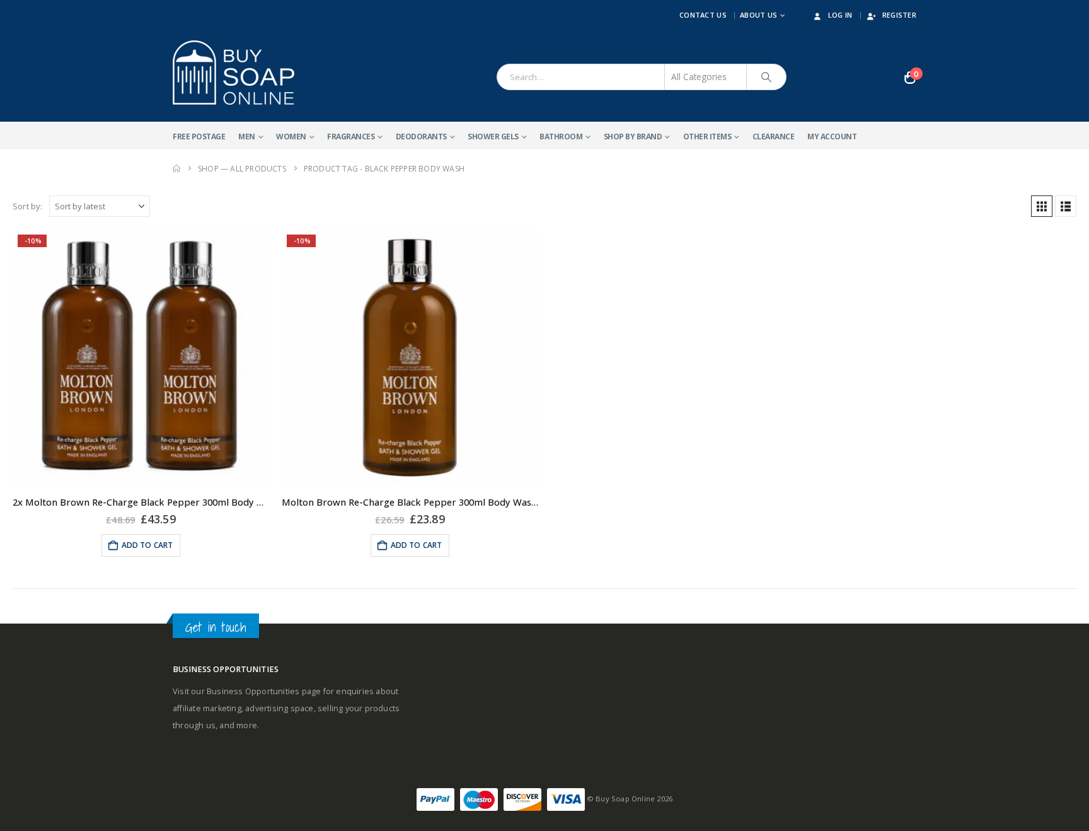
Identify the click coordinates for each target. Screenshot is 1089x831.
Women (291, 136)
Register (899, 15)
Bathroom (560, 136)
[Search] (766, 77)
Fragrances (350, 136)
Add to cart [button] (147, 545)
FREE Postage (199, 136)
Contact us (703, 15)
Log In (840, 15)
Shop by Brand (633, 136)
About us (758, 15)
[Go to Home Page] (176, 168)
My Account (831, 136)
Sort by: (28, 206)
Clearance (773, 136)
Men (246, 136)
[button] (1041, 206)
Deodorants (421, 136)
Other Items (707, 136)
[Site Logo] (233, 72)
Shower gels (493, 136)
